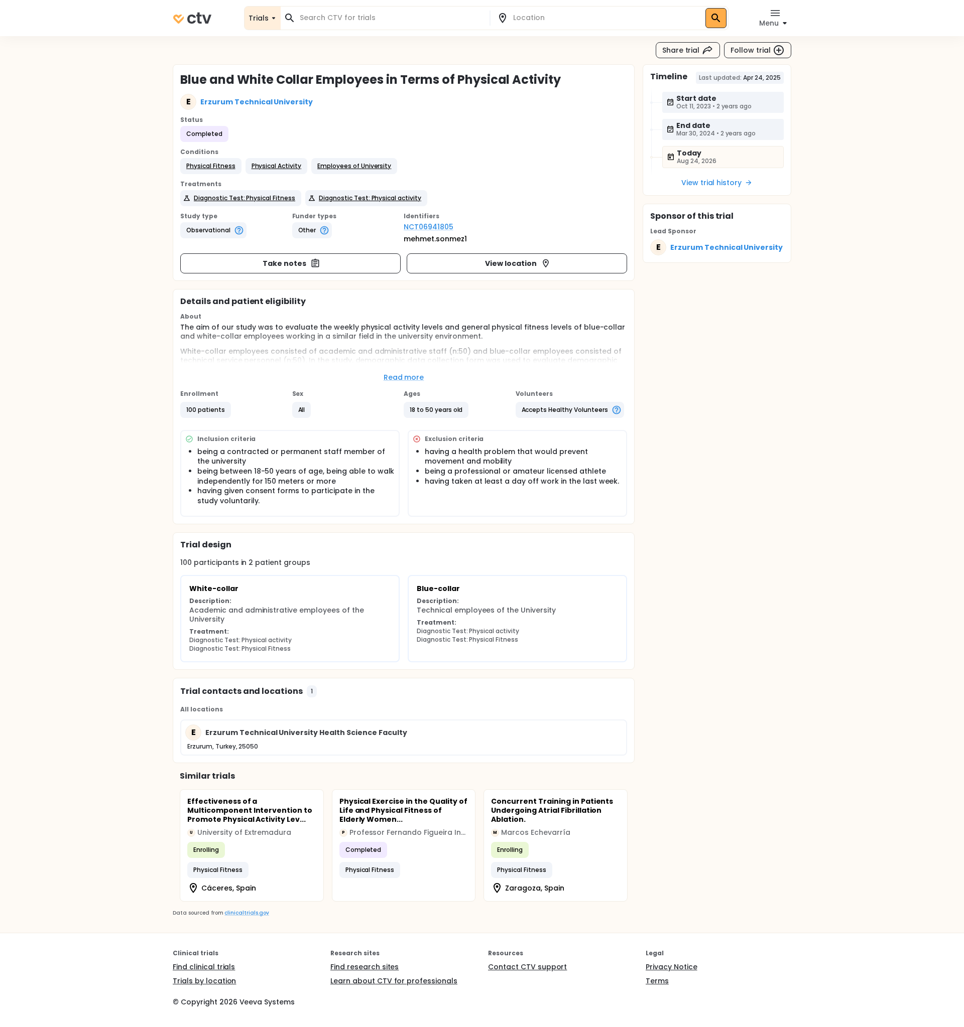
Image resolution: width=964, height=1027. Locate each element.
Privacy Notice (671, 966)
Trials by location (204, 980)
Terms (657, 980)
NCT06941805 (428, 226)
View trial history (711, 183)
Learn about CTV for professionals (393, 980)
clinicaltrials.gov (246, 913)
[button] (211, 166)
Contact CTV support (527, 966)
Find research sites (364, 966)
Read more (404, 377)
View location (511, 263)
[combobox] (391, 18)
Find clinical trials (204, 966)
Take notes (284, 263)
